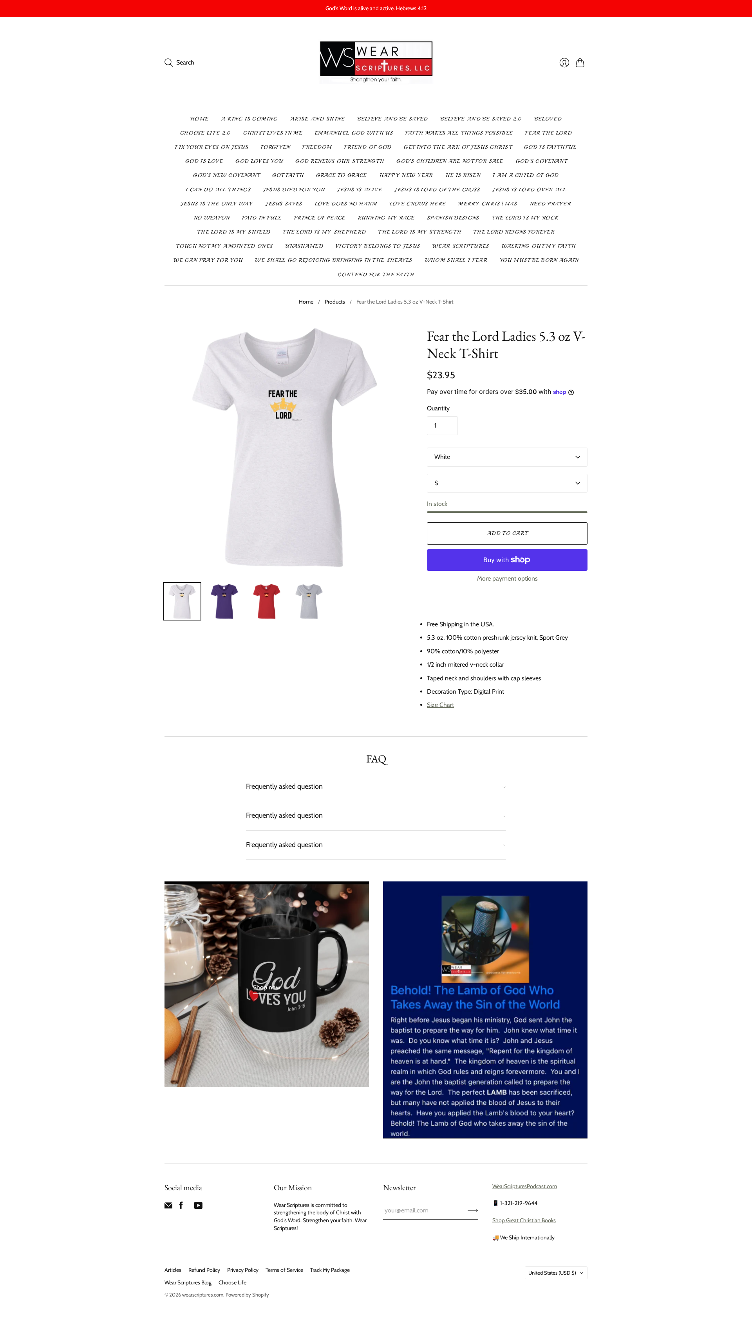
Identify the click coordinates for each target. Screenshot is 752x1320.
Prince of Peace (319, 218)
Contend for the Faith (376, 275)
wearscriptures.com (202, 1294)
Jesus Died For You (294, 190)
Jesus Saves (284, 204)
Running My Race (386, 218)
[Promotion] (266, 984)
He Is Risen (463, 175)
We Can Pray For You (208, 260)
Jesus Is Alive (359, 190)
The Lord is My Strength (419, 232)
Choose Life (232, 1282)
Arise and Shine (317, 119)
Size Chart (440, 705)
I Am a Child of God (526, 175)
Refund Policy (204, 1269)
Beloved (548, 119)
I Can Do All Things (218, 190)
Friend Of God (368, 147)
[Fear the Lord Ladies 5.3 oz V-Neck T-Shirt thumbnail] (182, 601)
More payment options (507, 578)
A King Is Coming (249, 119)
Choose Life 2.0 (205, 133)
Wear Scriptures (460, 246)
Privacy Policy (242, 1269)
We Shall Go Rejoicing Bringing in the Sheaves (333, 260)
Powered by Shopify (247, 1294)
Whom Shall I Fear (456, 260)
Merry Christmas (487, 204)
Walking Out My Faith (539, 246)
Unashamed (304, 246)
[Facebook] (181, 1207)
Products (335, 301)
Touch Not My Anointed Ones (224, 246)
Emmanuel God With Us (354, 133)
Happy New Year (406, 175)
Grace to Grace (341, 175)
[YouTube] (198, 1207)
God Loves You (259, 161)
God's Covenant (541, 161)
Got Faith (288, 175)
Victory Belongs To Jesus (378, 246)
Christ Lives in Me (272, 133)
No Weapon (212, 218)
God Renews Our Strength (339, 161)
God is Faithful (550, 147)
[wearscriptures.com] (376, 63)
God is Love (204, 161)
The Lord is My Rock (525, 218)
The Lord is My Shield (233, 232)
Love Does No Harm (346, 204)
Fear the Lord (548, 133)
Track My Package (330, 1269)
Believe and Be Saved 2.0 (481, 119)
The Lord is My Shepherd (324, 232)
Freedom (316, 147)
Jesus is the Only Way (217, 204)
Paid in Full (262, 218)
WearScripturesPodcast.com (524, 1186)
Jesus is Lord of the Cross (437, 190)
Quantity (438, 408)
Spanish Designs (453, 218)
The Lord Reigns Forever (514, 232)
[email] (168, 1207)
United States (552, 1273)
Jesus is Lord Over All (529, 190)
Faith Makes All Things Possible (459, 133)
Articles (172, 1269)
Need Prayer (550, 204)
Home (199, 119)
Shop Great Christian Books (524, 1220)
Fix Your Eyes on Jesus (211, 147)
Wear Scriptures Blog (188, 1282)
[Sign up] (473, 1210)
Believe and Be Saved (393, 119)
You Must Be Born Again (539, 260)
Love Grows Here (418, 204)
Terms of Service (284, 1269)
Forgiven (275, 147)
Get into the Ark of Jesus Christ (458, 147)
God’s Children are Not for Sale (449, 161)
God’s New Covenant (226, 175)
